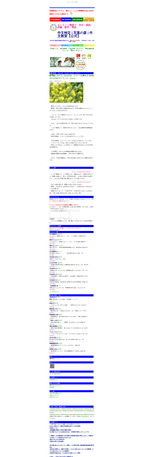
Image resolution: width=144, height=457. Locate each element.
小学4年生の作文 (88, 408)
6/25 (64, 259)
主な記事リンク (54, 379)
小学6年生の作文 (68, 410)
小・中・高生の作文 (55, 373)
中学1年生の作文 (80, 410)
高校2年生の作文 (78, 414)
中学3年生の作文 (55, 414)
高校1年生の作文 (66, 414)
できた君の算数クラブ (56, 393)
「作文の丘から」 (85, 416)
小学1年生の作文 (55, 408)
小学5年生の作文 (55, 410)
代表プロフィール (54, 395)
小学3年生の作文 (77, 408)
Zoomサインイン (54, 397)
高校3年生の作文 (89, 414)
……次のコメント (54, 291)
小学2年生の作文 (65, 408)
